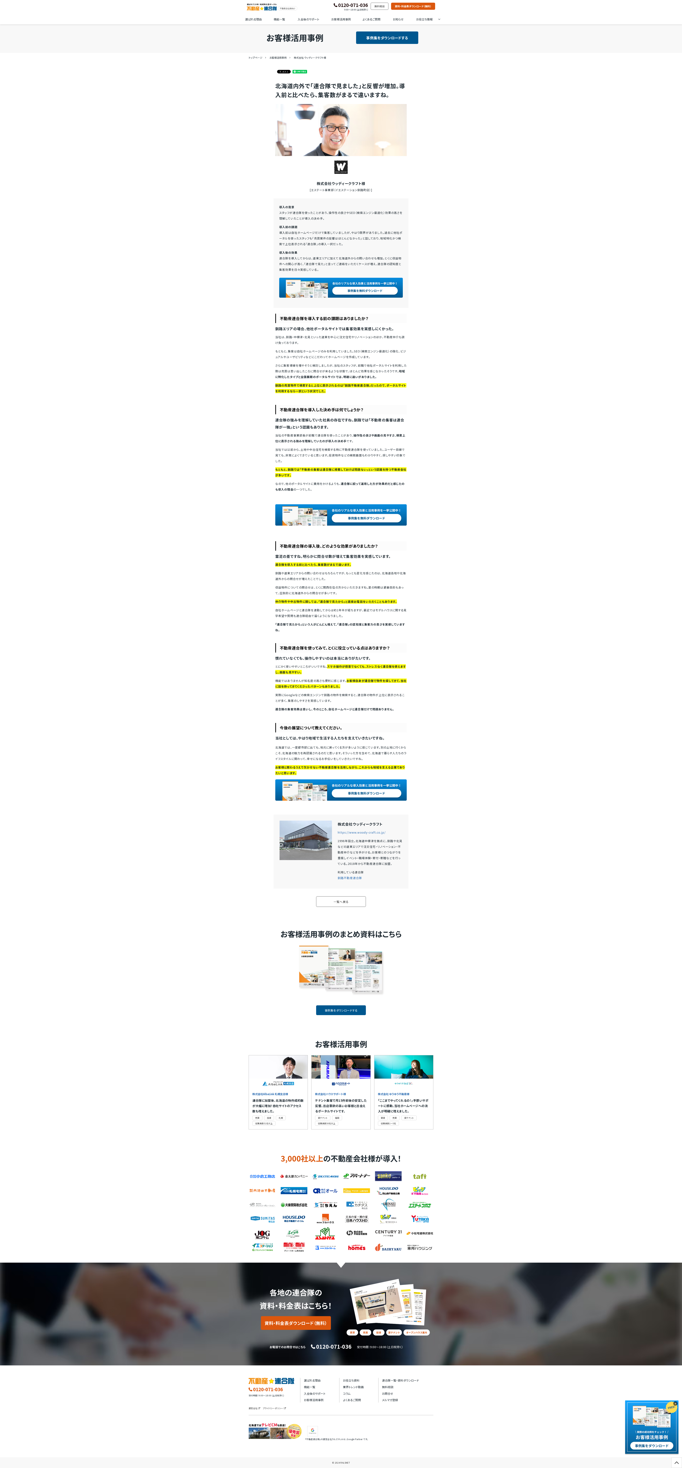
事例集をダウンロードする (387, 37)
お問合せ (387, 1393)
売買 (257, 1117)
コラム (347, 1393)
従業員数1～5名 (388, 1123)
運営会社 (253, 1408)
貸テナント (323, 1117)
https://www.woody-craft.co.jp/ (362, 832)
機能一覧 (279, 19)
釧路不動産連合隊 (350, 878)
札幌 (281, 1117)
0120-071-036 (353, 5)
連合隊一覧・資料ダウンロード (400, 1380)
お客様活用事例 (341, 19)
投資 (269, 1117)
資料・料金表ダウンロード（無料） (413, 6)
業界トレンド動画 (353, 1387)
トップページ (255, 57)
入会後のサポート (308, 19)
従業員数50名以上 (326, 1123)
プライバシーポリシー (273, 1408)
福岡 (337, 1117)
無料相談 (379, 6)
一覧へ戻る (341, 902)
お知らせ (398, 19)
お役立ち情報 (424, 19)
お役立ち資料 (351, 1380)
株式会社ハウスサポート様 (330, 1094)
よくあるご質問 (371, 19)
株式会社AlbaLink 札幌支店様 (270, 1094)
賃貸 (383, 1117)
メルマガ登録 (390, 1400)
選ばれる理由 (253, 19)
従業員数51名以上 (264, 1123)
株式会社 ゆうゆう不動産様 (393, 1094)
